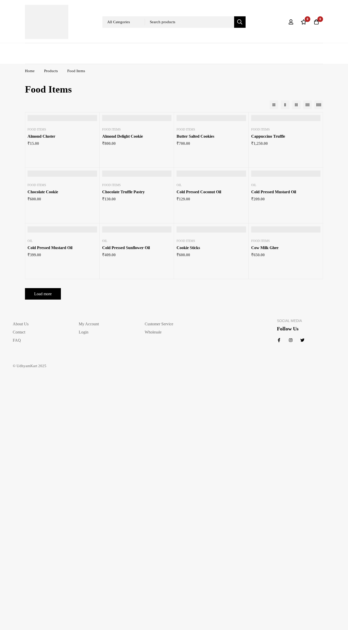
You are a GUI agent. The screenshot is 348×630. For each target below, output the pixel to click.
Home (30, 71)
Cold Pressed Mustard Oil (273, 192)
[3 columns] (296, 104)
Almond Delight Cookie (122, 136)
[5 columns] (318, 104)
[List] (274, 104)
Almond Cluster (41, 136)
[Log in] (291, 22)
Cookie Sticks (188, 248)
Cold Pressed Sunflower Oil (126, 248)
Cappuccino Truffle (268, 136)
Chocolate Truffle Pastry (123, 192)
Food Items (37, 129)
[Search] (240, 22)
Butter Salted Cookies (195, 136)
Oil (179, 185)
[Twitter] (302, 340)
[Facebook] (279, 340)
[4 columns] (307, 104)
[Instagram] (291, 340)
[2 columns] (285, 104)
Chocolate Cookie (43, 192)
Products (51, 71)
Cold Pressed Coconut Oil (199, 192)
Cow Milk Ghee (264, 248)
